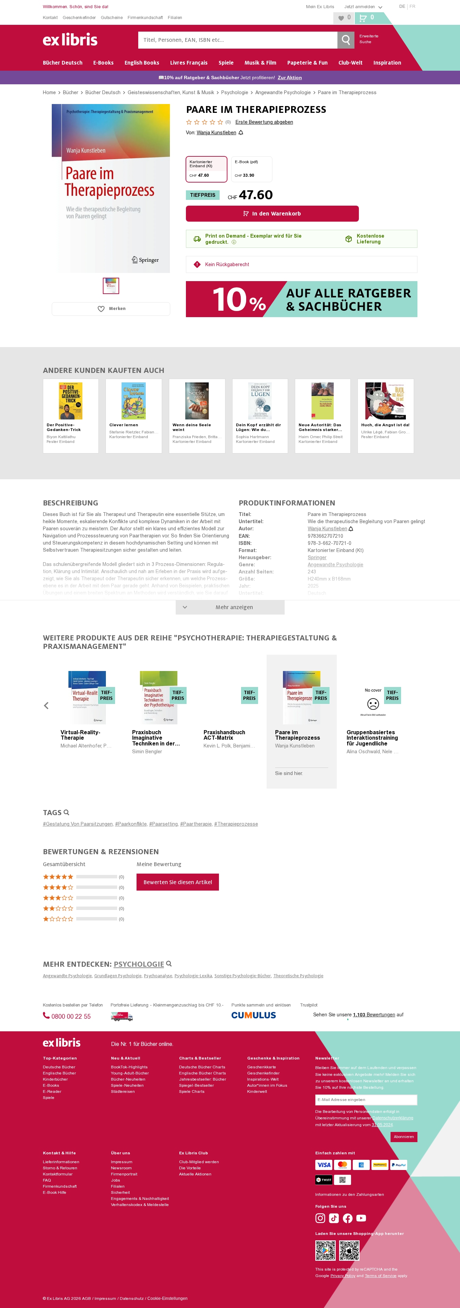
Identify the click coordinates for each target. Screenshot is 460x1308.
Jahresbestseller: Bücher (202, 1080)
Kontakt (50, 18)
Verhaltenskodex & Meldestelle (140, 1205)
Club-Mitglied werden (199, 1162)
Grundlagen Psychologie (118, 976)
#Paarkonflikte (131, 824)
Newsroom (121, 1168)
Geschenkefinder (79, 18)
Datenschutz (132, 1299)
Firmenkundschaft (145, 18)
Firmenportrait (124, 1174)
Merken (117, 308)
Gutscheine (112, 18)
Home (49, 92)
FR (412, 7)
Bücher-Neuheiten (128, 1080)
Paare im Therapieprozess (347, 92)
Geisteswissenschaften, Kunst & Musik (171, 92)
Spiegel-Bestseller (196, 1086)
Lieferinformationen (61, 1162)
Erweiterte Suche (365, 39)
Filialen (175, 18)
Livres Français (189, 62)
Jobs (115, 1180)
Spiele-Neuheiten (127, 1086)
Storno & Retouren (60, 1168)
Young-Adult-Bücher (130, 1073)
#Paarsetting (163, 824)
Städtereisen (123, 1092)
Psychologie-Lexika (193, 976)
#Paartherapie (196, 824)
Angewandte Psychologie (283, 92)
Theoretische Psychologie (298, 976)
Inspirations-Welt (263, 1080)
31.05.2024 (382, 1124)
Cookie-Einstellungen (167, 1298)
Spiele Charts (192, 1092)
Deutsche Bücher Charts (202, 1067)
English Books (142, 62)
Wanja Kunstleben (216, 133)
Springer (317, 558)
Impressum (121, 1162)
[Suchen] (345, 40)
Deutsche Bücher (59, 1067)
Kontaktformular (58, 1174)
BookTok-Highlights (129, 1067)
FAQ (47, 1180)
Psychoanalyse (158, 976)
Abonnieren (404, 1137)
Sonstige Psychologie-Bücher (243, 976)
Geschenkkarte (261, 1067)
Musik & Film (260, 62)
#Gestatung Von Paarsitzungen (78, 824)
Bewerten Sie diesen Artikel (177, 882)
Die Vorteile (190, 1168)
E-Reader (52, 1092)
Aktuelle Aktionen (195, 1174)
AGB (86, 1299)
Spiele (226, 62)
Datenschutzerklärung (392, 1118)
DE (402, 7)
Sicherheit (120, 1193)
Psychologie (234, 92)
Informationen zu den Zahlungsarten (349, 1195)
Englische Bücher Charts (202, 1073)
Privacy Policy (343, 1276)
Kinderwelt (257, 1092)
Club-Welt (350, 62)
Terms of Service (381, 1276)
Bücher (70, 92)
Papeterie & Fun (307, 62)
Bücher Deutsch (62, 62)
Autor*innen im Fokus (267, 1086)
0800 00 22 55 (71, 1017)
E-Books (103, 62)
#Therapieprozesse (236, 824)
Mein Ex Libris (320, 7)
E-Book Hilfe (54, 1193)
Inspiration (387, 62)
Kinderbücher (55, 1080)
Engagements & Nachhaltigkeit (140, 1199)
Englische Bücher (59, 1073)
